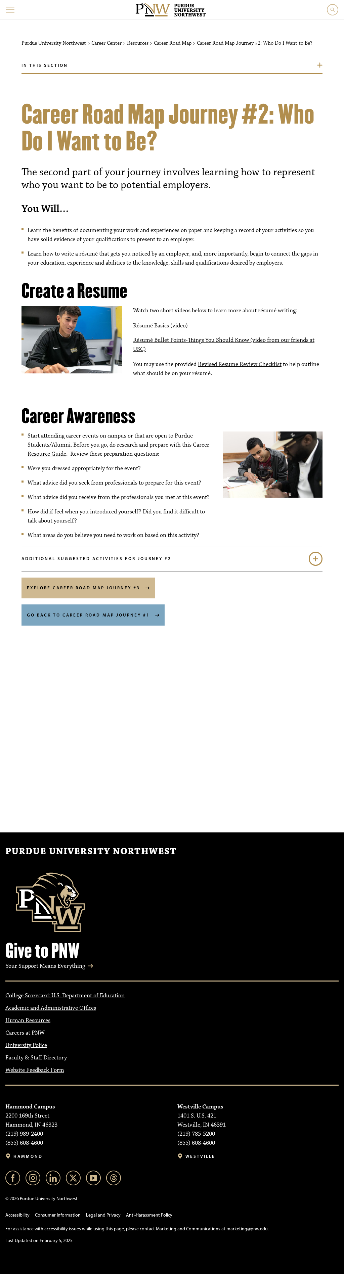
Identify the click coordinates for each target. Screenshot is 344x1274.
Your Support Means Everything (45, 966)
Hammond (28, 1156)
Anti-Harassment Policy (149, 1215)
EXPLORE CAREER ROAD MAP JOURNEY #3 (83, 587)
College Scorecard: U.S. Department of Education (65, 995)
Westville (200, 1156)
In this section (45, 65)
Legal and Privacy (103, 1215)
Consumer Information (58, 1215)
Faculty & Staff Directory (36, 1057)
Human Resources (27, 1020)
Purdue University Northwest (90, 851)
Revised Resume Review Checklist (240, 364)
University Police (26, 1045)
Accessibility (17, 1215)
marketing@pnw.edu (247, 1229)
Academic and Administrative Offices (50, 1008)
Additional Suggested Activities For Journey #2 (96, 558)
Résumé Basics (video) (160, 325)
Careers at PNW (25, 1033)
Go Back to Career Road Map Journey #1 (88, 615)
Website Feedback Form (34, 1070)
